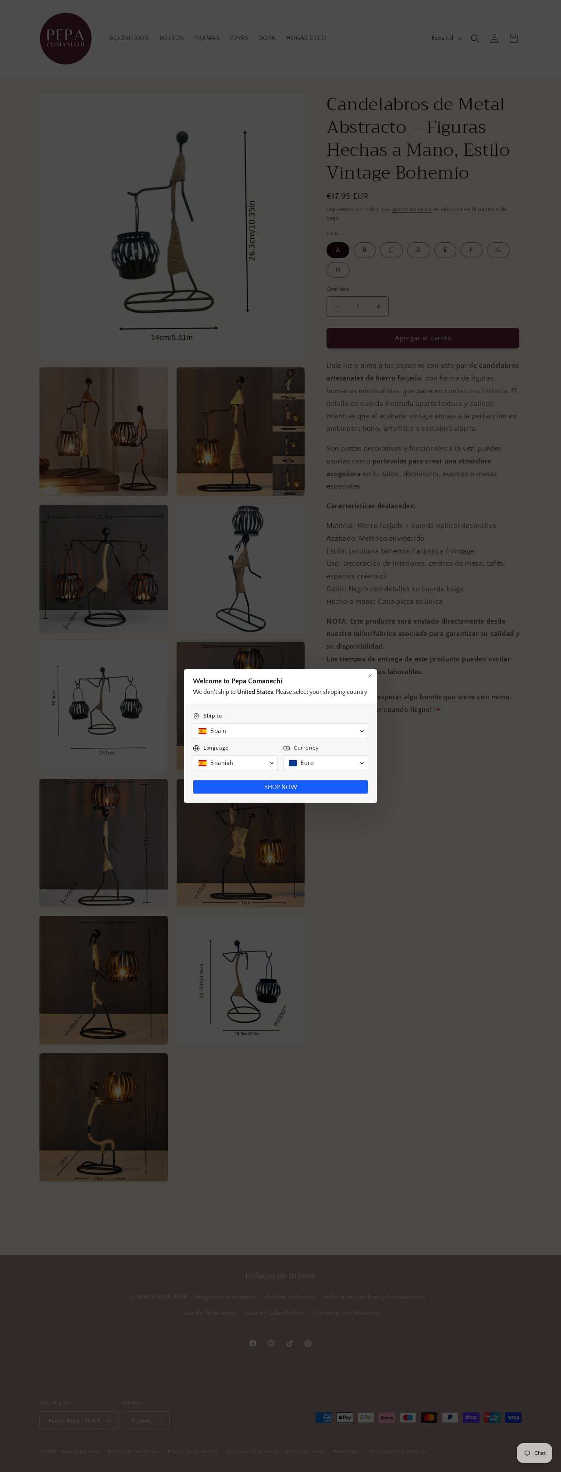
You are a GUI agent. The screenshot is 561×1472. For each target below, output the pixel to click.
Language (216, 748)
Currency (306, 748)
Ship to (212, 716)
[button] (280, 731)
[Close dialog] (370, 676)
